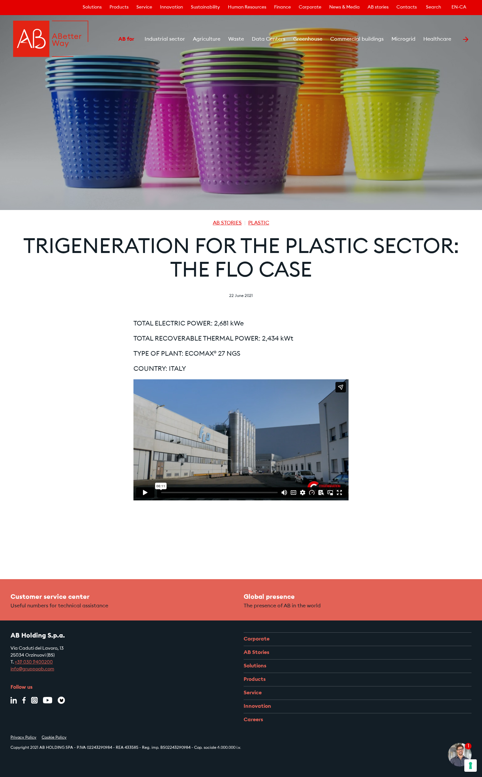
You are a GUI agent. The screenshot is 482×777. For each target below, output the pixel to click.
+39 (19, 662)
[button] (110, 39)
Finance (282, 7)
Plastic (258, 223)
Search (433, 7)
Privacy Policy (23, 738)
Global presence (269, 597)
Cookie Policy (54, 738)
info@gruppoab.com (32, 669)
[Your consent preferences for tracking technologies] (470, 765)
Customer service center (50, 597)
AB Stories (227, 223)
